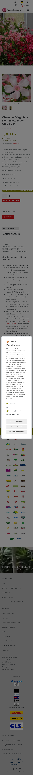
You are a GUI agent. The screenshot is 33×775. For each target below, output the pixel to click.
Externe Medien (14, 407)
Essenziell (12, 403)
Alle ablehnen (16, 426)
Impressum (9, 392)
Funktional (20, 410)
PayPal (11, 410)
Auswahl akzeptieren (16, 432)
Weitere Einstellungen (12, 414)
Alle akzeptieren (16, 421)
